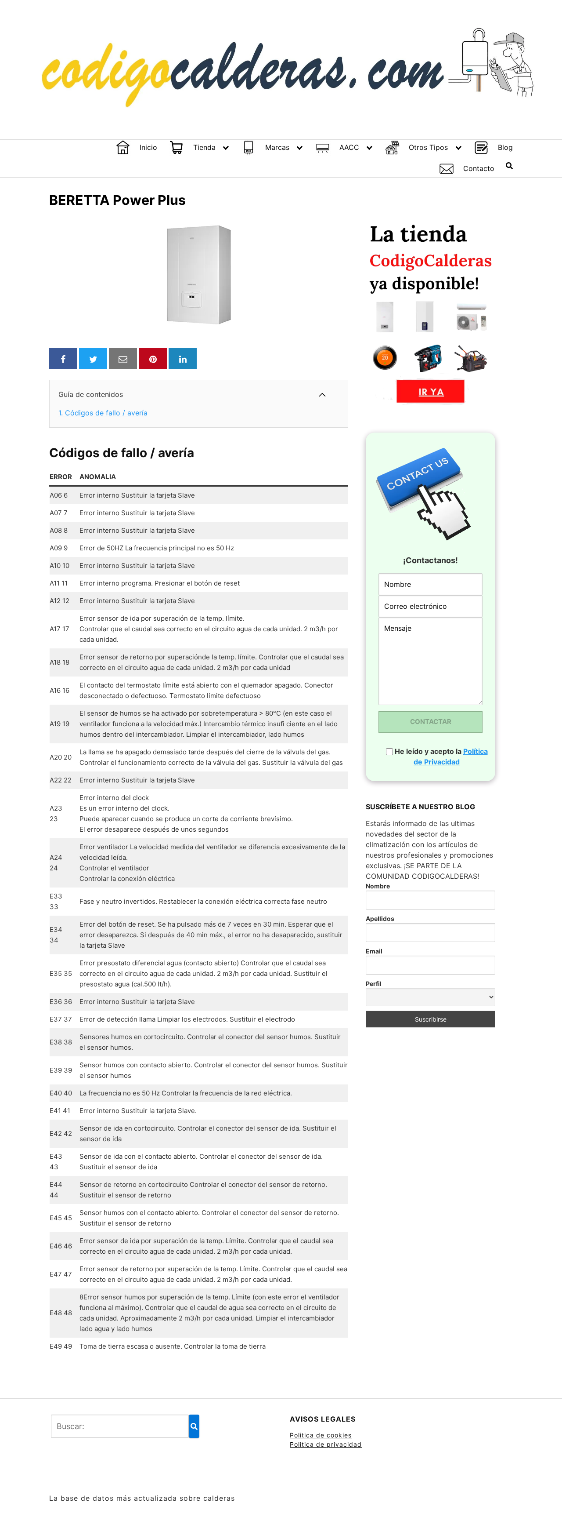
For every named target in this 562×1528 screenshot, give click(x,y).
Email (374, 951)
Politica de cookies (321, 1435)
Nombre (378, 886)
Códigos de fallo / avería (103, 412)
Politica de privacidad (326, 1444)
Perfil (374, 983)
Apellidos (380, 918)
